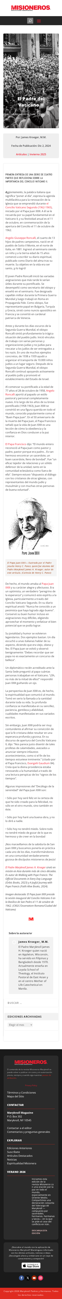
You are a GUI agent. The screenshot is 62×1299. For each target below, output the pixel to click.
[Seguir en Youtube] (34, 1277)
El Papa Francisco (15, 444)
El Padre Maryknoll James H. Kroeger (25, 867)
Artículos (21, 154)
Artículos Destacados (20, 1155)
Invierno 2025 (38, 154)
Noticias (12, 1159)
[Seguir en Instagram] (40, 1277)
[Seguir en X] (27, 1277)
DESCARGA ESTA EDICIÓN (39, 1232)
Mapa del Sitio (15, 1096)
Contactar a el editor (19, 1128)
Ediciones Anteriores (19, 1148)
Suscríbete (13, 1152)
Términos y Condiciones (21, 1092)
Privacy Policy (31, 1085)
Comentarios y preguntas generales (28, 1132)
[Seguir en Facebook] (21, 1277)
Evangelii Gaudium (39, 763)
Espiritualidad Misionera (21, 1163)
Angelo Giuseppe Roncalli (20, 238)
